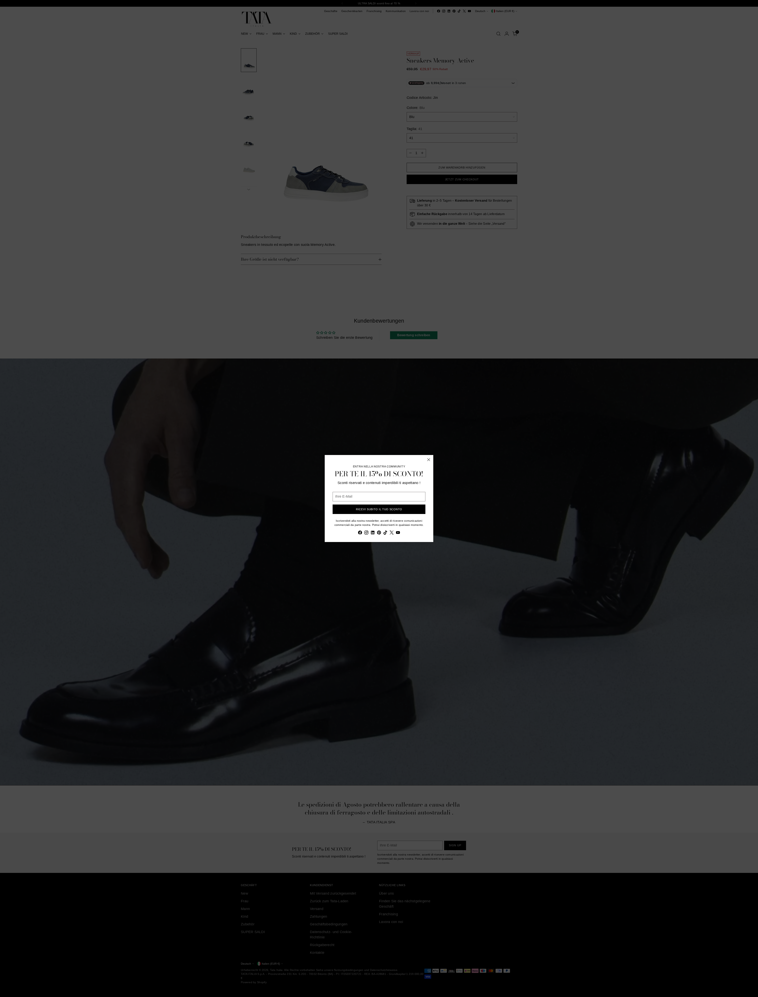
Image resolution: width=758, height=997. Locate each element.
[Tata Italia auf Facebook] (360, 533)
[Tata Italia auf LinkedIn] (372, 533)
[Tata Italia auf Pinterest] (379, 533)
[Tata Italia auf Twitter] (391, 533)
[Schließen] (429, 460)
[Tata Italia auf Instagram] (366, 533)
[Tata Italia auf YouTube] (398, 533)
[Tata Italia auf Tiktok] (385, 533)
